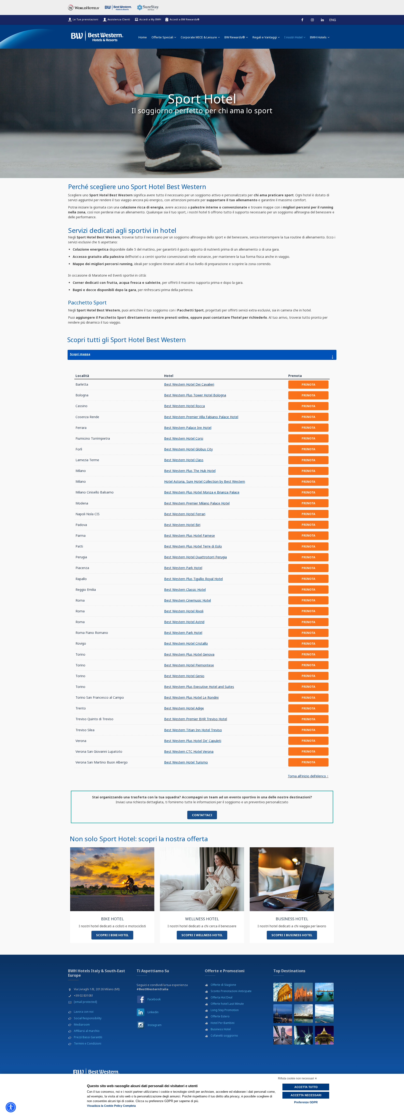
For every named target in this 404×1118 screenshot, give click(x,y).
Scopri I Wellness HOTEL (202, 935)
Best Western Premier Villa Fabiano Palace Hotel (201, 417)
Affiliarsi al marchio (87, 1031)
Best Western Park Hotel (183, 568)
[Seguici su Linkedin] (322, 19)
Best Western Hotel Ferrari (184, 514)
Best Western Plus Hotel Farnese (189, 535)
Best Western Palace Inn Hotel (187, 427)
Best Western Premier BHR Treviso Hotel (195, 719)
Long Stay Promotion (225, 1010)
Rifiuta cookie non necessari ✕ (297, 1078)
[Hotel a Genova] (303, 1013)
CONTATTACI (202, 815)
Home (142, 37)
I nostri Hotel (293, 37)
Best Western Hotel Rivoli (183, 611)
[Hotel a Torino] (282, 1013)
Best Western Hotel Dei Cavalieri (189, 384)
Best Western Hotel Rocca (184, 406)
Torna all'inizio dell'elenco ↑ (308, 776)
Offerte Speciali (162, 37)
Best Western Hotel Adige (184, 708)
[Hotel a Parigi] (324, 1035)
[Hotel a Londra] (282, 1035)
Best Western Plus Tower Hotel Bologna (195, 395)
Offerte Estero (220, 1016)
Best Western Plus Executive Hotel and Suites (199, 686)
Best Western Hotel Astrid (184, 622)
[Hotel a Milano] (303, 992)
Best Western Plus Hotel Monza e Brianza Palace (201, 492)
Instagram (155, 1025)
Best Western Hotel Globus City (188, 449)
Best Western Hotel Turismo (186, 762)
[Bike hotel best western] (112, 879)
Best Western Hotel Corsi (183, 438)
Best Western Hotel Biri (182, 524)
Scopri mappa (202, 356)
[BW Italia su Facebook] (141, 999)
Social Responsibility (87, 1018)
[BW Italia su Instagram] (141, 1025)
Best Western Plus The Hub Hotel (190, 470)
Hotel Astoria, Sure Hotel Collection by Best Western (204, 481)
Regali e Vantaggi (264, 37)
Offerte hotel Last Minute (227, 1004)
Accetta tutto (305, 1087)
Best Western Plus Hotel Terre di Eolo (193, 546)
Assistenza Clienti (119, 19)
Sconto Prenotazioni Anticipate (231, 991)
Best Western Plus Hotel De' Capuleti (192, 740)
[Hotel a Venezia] (324, 992)
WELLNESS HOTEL (202, 918)
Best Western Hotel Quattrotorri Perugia (195, 557)
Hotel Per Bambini (222, 1023)
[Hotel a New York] (303, 1035)
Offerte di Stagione (223, 985)
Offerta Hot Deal (221, 997)
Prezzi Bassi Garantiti (88, 1037)
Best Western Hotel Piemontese (189, 665)
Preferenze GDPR (306, 1102)
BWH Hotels (318, 37)
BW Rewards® (234, 37)
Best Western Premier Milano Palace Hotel (197, 503)
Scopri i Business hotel (291, 935)
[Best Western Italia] (97, 35)
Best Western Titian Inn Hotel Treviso (193, 730)
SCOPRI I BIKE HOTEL (112, 935)
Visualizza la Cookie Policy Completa (111, 1105)
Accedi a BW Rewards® (184, 19)
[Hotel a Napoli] (324, 1013)
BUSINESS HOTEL (292, 918)
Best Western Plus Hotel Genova (189, 654)
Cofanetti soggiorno (224, 1036)
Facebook (154, 999)
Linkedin (153, 1012)
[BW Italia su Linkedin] (141, 1012)
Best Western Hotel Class (183, 460)
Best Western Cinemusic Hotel (187, 600)
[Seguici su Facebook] (302, 19)
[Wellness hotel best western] (202, 879)
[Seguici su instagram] (312, 19)
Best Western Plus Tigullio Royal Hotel (193, 579)
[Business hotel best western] (292, 879)
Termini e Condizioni (87, 1043)
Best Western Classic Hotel (185, 589)
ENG (332, 20)
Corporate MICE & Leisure (199, 37)
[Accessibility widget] (11, 1107)
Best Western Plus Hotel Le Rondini (191, 697)
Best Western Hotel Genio (184, 676)
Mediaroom (82, 1025)
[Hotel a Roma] (282, 992)
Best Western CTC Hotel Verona (188, 751)
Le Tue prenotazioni (85, 19)
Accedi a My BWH (150, 19)
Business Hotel (221, 1029)
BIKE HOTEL (112, 918)
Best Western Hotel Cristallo (186, 643)
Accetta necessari (306, 1095)
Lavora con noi (84, 1012)
